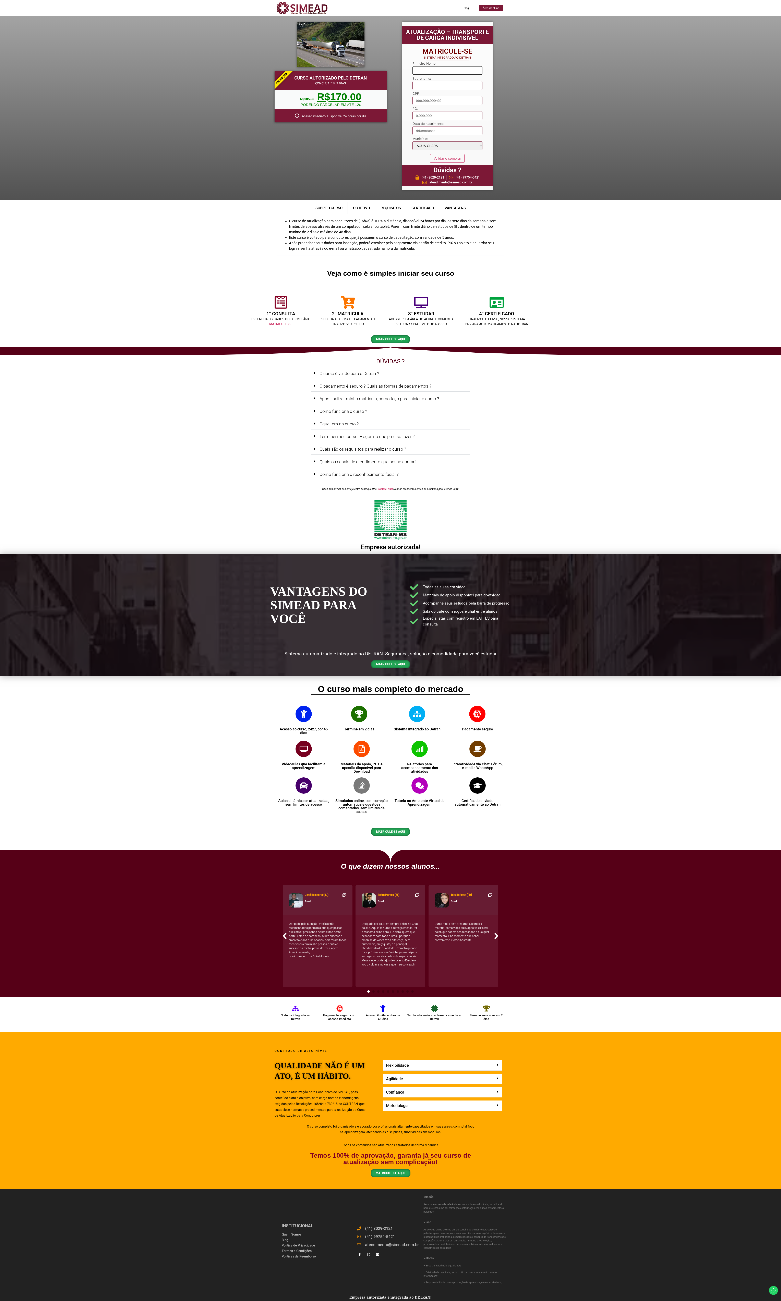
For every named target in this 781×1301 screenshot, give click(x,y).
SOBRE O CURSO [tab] (329, 208)
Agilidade (394, 1078)
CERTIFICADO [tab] (422, 208)
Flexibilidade (397, 1065)
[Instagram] (368, 1254)
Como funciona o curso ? (343, 411)
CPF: (416, 94)
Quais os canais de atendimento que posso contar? (368, 461)
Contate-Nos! (385, 488)
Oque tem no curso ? (339, 424)
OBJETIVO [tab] (361, 208)
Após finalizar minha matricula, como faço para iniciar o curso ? (379, 398)
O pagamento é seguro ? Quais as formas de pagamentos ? (375, 386)
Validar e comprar (447, 158)
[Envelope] (377, 1254)
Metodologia (397, 1105)
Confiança (395, 1092)
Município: (420, 139)
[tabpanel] (390, 234)
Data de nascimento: (428, 124)
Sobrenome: (421, 79)
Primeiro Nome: (424, 63)
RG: (415, 109)
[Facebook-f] (359, 1254)
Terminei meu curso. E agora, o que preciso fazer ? (367, 436)
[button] (390, 373)
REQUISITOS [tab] (391, 208)
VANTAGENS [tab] (455, 208)
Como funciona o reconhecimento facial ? (359, 474)
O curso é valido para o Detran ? (349, 373)
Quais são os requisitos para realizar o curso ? (363, 449)
